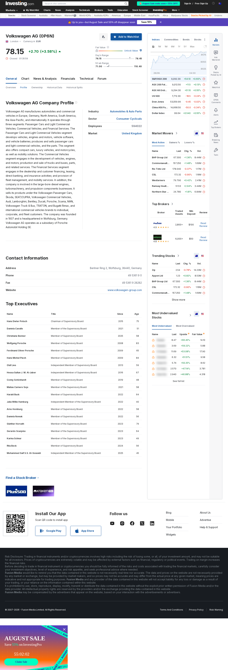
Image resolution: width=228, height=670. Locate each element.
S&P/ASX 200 (159, 79)
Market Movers (162, 133)
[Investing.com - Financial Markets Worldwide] (20, 3)
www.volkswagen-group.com (125, 290)
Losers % (189, 142)
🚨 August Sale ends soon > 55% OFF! (158, 3)
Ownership (37, 87)
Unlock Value (131, 50)
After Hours (56, 15)
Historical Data (54, 87)
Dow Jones (158, 101)
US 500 (156, 96)
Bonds (186, 39)
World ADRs (85, 15)
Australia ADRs (101, 15)
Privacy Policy (196, 609)
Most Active (158, 142)
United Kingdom (132, 133)
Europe (127, 15)
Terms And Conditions (171, 609)
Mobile (170, 519)
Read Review (203, 224)
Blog (168, 512)
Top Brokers (160, 204)
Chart (25, 78)
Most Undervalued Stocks (165, 315)
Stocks (11, 15)
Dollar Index (158, 113)
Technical (86, 78)
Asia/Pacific (154, 15)
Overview (11, 87)
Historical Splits (74, 87)
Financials (68, 78)
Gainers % (174, 142)
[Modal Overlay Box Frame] (34, 647)
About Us (205, 512)
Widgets (171, 534)
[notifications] (213, 3)
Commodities (171, 39)
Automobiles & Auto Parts (126, 111)
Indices (156, 39)
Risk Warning (216, 609)
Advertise (205, 519)
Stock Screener (140, 10)
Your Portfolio (174, 527)
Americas (116, 15)
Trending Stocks (163, 256)
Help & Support (209, 527)
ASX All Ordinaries (162, 90)
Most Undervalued (162, 326)
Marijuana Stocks (179, 15)
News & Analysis (45, 78)
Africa (165, 15)
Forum (102, 78)
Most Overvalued (185, 326)
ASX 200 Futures (161, 84)
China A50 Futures (161, 107)
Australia (43, 15)
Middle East (139, 15)
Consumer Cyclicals (129, 118)
